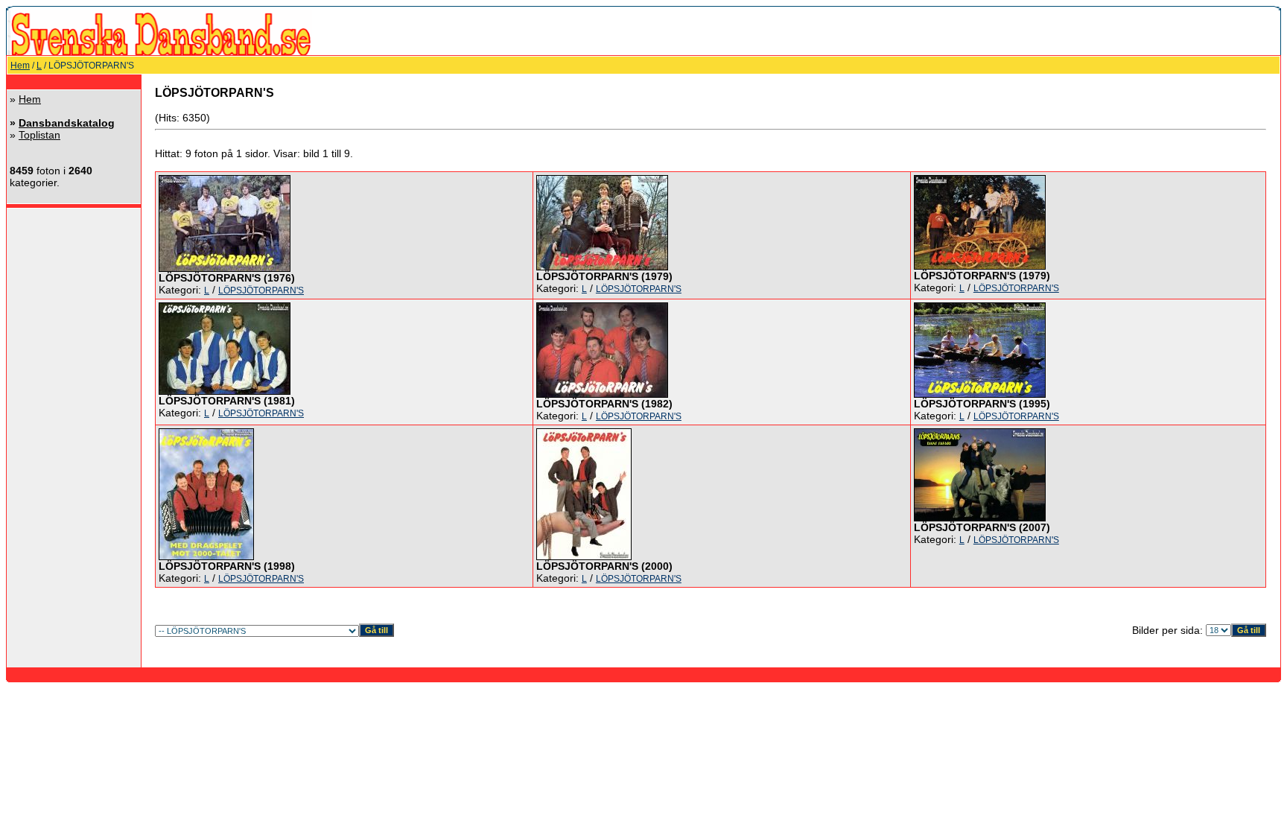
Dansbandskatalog (67, 123)
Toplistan (39, 135)
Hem (20, 65)
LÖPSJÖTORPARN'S (261, 290)
